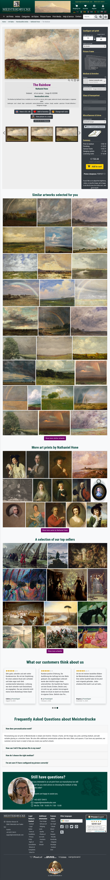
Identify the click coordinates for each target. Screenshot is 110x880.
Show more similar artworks (55, 438)
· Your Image (43, 821)
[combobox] (94, 46)
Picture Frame (45, 16)
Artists (17, 16)
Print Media (57, 16)
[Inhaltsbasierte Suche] (100, 17)
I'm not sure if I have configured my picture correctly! (27, 763)
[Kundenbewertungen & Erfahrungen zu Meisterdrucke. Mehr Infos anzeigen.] (96, 823)
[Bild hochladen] (105, 17)
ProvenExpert (16, 699)
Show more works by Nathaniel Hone (55, 530)
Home (4, 22)
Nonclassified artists (22, 22)
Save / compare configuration (95, 127)
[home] (4, 17)
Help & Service (68, 16)
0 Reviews (46, 121)
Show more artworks (55, 651)
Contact (78, 16)
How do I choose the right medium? (20, 755)
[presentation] (4, 133)
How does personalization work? (19, 728)
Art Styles (35, 16)
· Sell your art (43, 824)
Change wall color (61, 112)
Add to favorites (42, 112)
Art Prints (9, 16)
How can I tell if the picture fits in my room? (23, 748)
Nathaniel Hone (35, 22)
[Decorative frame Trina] (29, 134)
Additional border (87, 43)
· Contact (31, 824)
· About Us (31, 852)
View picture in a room (43, 117)
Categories (26, 16)
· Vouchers (42, 839)
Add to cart (96, 166)
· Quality (41, 832)
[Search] (96, 17)
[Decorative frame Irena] (54, 134)
